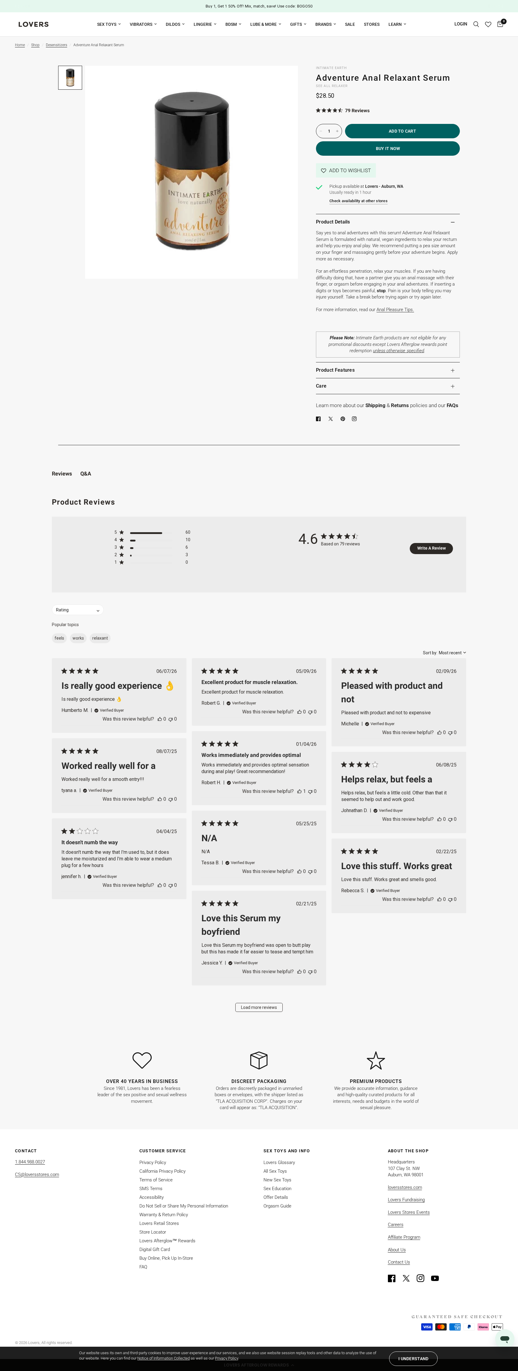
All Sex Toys (275, 1171)
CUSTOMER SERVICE (162, 1151)
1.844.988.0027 (30, 1162)
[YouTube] (437, 1278)
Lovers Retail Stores (159, 1223)
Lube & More (263, 24)
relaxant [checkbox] (100, 638)
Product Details (333, 222)
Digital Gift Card (154, 1249)
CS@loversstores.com (37, 1174)
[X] (331, 418)
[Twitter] (408, 1278)
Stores (372, 24)
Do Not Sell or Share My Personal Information (183, 1206)
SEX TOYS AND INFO (286, 1151)
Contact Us (399, 1262)
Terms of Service (156, 1180)
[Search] (476, 24)
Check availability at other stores (358, 201)
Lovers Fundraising (406, 1199)
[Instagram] (423, 1278)
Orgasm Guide (277, 1206)
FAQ (143, 1267)
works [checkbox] (78, 638)
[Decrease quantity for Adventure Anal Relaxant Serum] (320, 131)
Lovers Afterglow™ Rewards (167, 1241)
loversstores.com (405, 1187)
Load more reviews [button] (259, 1007)
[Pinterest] (344, 418)
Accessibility (151, 1197)
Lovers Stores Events (409, 1212)
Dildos (173, 24)
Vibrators (141, 24)
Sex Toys (106, 24)
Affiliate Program (404, 1237)
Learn (395, 24)
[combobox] (444, 652)
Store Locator (152, 1232)
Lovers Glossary (279, 1162)
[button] (346, 170)
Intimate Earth (331, 68)
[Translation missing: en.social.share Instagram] (355, 418)
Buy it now (388, 148)
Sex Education (277, 1188)
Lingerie (203, 24)
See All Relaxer (332, 86)
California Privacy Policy (162, 1171)
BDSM (231, 24)
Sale (350, 24)
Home (20, 45)
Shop (35, 45)
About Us (397, 1249)
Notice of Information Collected (163, 1358)
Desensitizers (56, 45)
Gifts (296, 24)
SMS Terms (150, 1188)
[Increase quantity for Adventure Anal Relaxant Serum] (337, 131)
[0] (498, 24)
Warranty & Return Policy (163, 1214)
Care (321, 386)
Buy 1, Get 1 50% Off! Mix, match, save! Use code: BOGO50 (259, 6)
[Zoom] (285, 78)
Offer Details (275, 1197)
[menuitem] (109, 24)
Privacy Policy (152, 1162)
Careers (395, 1224)
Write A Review (431, 548)
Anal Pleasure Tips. (395, 309)
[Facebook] (319, 418)
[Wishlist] (488, 24)
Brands (323, 24)
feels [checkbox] (59, 638)
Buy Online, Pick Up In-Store (166, 1258)
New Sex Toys (277, 1180)
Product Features (335, 370)
